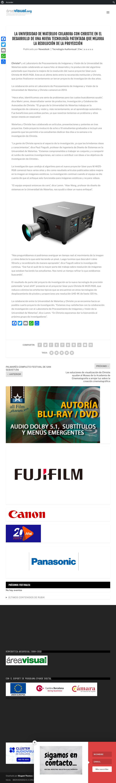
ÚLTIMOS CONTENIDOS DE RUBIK (26, 597)
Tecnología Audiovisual (64, 49)
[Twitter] (3, 44)
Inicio (8, 780)
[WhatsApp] (3, 56)
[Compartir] (3, 61)
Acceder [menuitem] (9, 2)
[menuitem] (2, 2)
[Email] (3, 50)
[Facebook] (3, 39)
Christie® (16, 63)
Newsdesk (43, 49)
